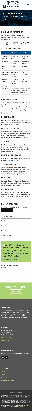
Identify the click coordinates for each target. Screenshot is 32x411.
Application (4, 377)
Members (3, 374)
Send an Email (5, 340)
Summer (5, 226)
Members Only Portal (7, 380)
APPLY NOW (16, 291)
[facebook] (3, 357)
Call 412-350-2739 (6, 337)
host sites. (15, 160)
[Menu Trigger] (28, 3)
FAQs (4, 230)
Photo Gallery (7, 235)
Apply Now (7, 210)
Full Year (3, 221)
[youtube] (6, 357)
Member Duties (7, 216)
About (3, 371)
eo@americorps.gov (23, 406)
